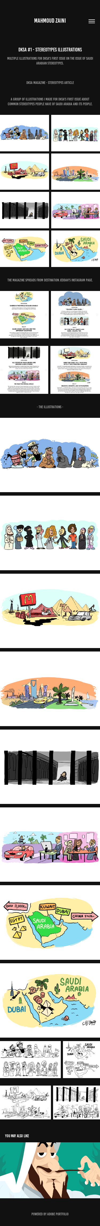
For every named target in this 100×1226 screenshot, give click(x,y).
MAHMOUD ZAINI (50, 20)
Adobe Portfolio (58, 1214)
